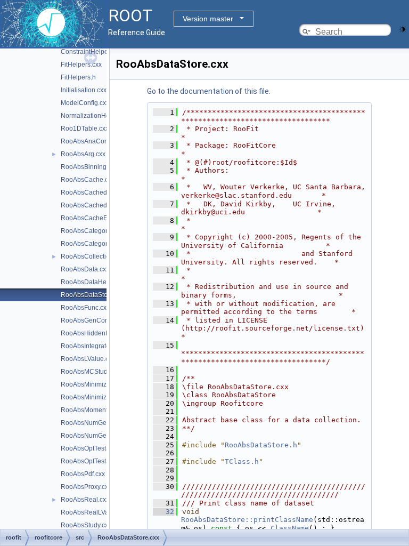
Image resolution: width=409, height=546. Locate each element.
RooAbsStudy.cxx (86, 525)
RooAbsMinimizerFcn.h (94, 397)
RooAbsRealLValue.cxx (95, 512)
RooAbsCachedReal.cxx (96, 205)
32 (163, 512)
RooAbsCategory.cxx (91, 231)
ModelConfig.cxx (85, 103)
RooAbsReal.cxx (85, 499)
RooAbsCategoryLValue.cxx (101, 243)
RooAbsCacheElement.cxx (99, 218)
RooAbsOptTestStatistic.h (97, 461)
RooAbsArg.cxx (83, 154)
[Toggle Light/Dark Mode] (402, 28)
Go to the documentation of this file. (209, 91)
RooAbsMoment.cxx (90, 410)
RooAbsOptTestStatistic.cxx (100, 448)
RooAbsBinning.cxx (89, 167)
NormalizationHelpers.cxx (98, 115)
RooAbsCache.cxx (87, 179)
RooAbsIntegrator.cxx (91, 346)
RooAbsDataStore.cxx (93, 295)
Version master (208, 18)
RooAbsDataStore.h (261, 445)
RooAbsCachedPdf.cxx (94, 192)
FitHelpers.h (78, 77)
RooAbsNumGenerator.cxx (99, 423)
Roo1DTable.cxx (85, 128)
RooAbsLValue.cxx (88, 359)
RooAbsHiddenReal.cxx (95, 333)
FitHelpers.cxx (81, 64)
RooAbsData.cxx (85, 269)
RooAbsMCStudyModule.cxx (102, 371)
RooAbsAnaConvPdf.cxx (96, 141)
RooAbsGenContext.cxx (95, 320)
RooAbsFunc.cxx (85, 307)
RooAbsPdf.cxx (83, 474)
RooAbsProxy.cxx (86, 487)
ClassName (290, 528)
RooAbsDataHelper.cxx (94, 282)
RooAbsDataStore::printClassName (247, 520)
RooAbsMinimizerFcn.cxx (97, 384)
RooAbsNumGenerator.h (96, 435)
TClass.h (242, 461)
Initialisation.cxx (84, 90)
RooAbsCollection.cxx (93, 256)
